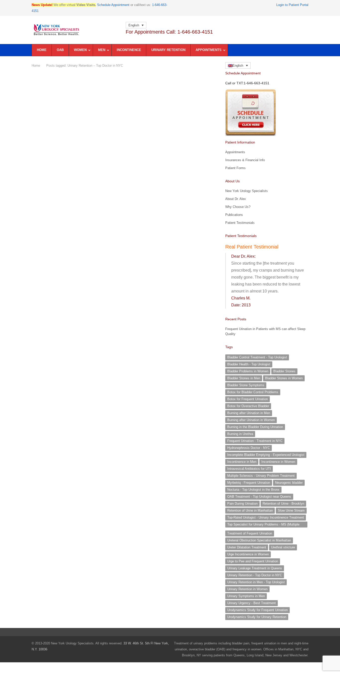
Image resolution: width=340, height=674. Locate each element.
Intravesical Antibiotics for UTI (249, 469)
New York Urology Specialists (246, 191)
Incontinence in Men (241, 462)
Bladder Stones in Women (284, 378)
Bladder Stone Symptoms (245, 385)
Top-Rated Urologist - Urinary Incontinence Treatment (265, 517)
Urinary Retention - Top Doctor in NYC (254, 575)
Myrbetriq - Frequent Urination (248, 482)
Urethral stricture (283, 547)
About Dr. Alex (235, 199)
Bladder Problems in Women (247, 371)
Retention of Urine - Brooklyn (283, 503)
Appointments (235, 152)
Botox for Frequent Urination (247, 399)
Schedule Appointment (113, 5)
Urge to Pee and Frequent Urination (252, 561)
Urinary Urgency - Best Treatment (251, 603)
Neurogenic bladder (289, 482)
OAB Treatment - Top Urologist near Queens (259, 496)
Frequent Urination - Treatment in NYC (255, 441)
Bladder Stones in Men (243, 378)
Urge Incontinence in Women (248, 554)
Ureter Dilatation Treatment (246, 547)
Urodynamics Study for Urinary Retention (256, 617)
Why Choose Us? (237, 207)
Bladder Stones (284, 371)
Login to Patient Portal (292, 5)
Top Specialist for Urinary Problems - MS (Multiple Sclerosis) (263, 525)
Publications (234, 215)
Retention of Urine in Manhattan (250, 510)
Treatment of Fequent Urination (249, 533)
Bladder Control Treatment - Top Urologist (257, 357)
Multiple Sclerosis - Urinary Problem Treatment (261, 476)
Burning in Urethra (240, 434)
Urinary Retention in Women (247, 589)
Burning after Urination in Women (251, 420)
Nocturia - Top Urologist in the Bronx (253, 489)
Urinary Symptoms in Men (246, 596)
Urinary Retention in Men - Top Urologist (256, 582)
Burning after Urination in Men (248, 413)
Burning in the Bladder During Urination (255, 427)
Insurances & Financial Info (245, 160)
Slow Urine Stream (291, 510)
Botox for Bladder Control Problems (252, 392)
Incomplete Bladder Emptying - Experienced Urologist (265, 455)
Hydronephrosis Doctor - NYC (248, 448)
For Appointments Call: (169, 32)
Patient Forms (235, 168)
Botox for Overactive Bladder (248, 406)
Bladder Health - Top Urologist (248, 364)
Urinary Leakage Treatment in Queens (254, 568)
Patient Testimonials (240, 223)
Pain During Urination (242, 503)
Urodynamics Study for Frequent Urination (257, 610)
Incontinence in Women (278, 462)
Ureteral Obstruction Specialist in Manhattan (259, 540)
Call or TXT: (247, 83)
